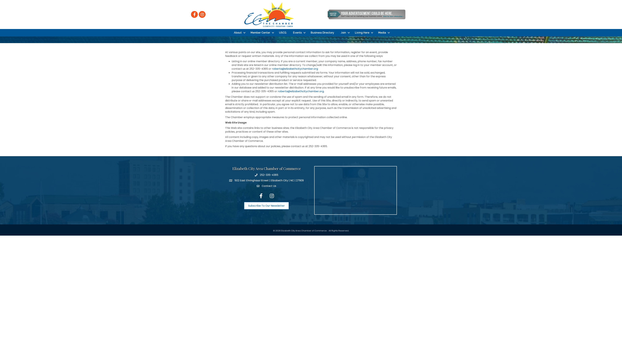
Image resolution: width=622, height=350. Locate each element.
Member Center (260, 32)
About (238, 32)
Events (297, 32)
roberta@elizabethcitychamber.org (295, 69)
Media (382, 32)
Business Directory (322, 32)
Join (343, 32)
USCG (282, 32)
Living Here (362, 32)
